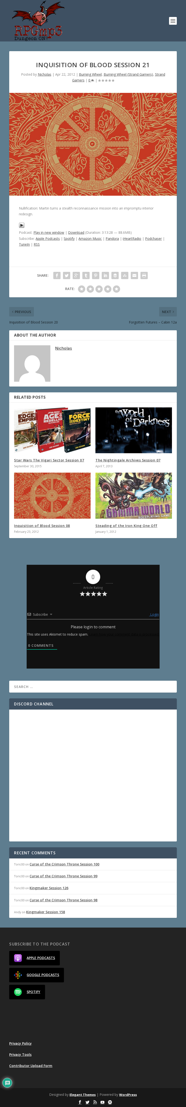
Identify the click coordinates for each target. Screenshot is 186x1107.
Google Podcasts (43, 974)
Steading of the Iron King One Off (126, 525)
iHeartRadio (132, 238)
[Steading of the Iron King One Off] (133, 495)
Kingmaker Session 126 (49, 888)
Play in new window (48, 232)
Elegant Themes (83, 1094)
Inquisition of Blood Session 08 (42, 525)
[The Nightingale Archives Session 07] (133, 430)
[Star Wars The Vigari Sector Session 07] (52, 430)
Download (76, 232)
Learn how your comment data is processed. (124, 634)
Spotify (69, 238)
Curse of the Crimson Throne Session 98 (63, 900)
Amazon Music (90, 238)
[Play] (21, 227)
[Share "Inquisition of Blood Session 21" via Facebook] (57, 275)
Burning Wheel (90, 74)
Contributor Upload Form (30, 1065)
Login (154, 614)
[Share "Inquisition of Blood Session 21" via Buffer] (115, 275)
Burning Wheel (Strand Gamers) (128, 74)
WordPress (128, 1094)
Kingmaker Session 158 (45, 912)
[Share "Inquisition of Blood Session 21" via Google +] (76, 275)
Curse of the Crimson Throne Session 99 (63, 876)
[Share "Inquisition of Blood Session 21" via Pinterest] (96, 275)
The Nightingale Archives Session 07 (128, 460)
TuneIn (24, 244)
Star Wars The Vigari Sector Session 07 (49, 460)
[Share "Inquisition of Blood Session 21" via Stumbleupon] (125, 275)
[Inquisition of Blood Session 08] (52, 495)
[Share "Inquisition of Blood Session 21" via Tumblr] (86, 275)
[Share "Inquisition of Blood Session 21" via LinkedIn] (105, 275)
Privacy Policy (20, 1043)
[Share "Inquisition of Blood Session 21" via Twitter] (66, 275)
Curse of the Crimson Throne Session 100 (64, 864)
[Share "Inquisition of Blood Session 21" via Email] (134, 275)
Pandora (112, 238)
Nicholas (44, 74)
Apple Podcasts (48, 238)
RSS (37, 244)
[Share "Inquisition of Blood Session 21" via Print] (144, 275)
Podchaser (153, 238)
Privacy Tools (20, 1054)
